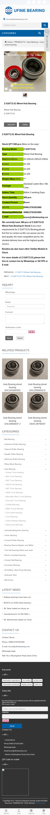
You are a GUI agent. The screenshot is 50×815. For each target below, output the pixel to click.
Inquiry (31, 813)
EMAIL (25, 125)
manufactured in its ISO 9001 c (17, 614)
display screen (26, 684)
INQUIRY (11, 125)
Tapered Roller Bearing (14, 449)
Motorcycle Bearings (14, 525)
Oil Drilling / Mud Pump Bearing (17, 570)
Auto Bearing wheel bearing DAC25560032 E (37, 387)
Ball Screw (8, 580)
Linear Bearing (10, 535)
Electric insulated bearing (15, 555)
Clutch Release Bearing (16, 521)
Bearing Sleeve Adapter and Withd (18, 545)
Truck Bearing (11, 517)
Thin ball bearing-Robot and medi (18, 550)
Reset (20, 338)
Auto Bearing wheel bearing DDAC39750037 (37, 421)
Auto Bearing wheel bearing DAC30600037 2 (12, 421)
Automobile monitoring (11, 684)
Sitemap (32, 803)
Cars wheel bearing (14, 513)
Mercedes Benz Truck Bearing (18, 496)
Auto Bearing (32, 42)
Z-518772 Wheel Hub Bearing (28, 272)
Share (6, 813)
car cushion (27, 680)
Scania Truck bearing (15, 472)
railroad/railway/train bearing (16, 530)
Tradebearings (40, 803)
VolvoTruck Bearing (14, 484)
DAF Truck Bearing (14, 480)
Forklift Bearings (12, 504)
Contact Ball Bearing (13, 560)
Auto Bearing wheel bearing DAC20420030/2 (12, 387)
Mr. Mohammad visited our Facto (18, 620)
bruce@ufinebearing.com (17, 19)
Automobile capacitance (11, 680)
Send (9, 338)
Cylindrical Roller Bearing (15, 444)
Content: (9, 312)
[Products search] (45, 25)
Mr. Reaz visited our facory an (16, 608)
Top (43, 813)
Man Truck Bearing (14, 476)
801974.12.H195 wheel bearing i (17, 603)
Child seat (38, 684)
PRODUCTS (20, 42)
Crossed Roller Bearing (14, 540)
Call (18, 813)
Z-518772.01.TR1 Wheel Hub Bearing (27, 276)
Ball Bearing (9, 439)
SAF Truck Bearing (14, 488)
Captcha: (5, 712)
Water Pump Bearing (14, 509)
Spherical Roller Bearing (14, 459)
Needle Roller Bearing (13, 454)
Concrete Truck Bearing (16, 500)
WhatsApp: (10, 292)
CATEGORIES (9, 33)
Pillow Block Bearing (12, 464)
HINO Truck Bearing (14, 492)
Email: (8, 302)
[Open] (47, 40)
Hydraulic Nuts (10, 575)
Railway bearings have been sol (17, 597)
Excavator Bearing (12, 565)
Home (9, 42)
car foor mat (37, 680)
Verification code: (13, 327)
